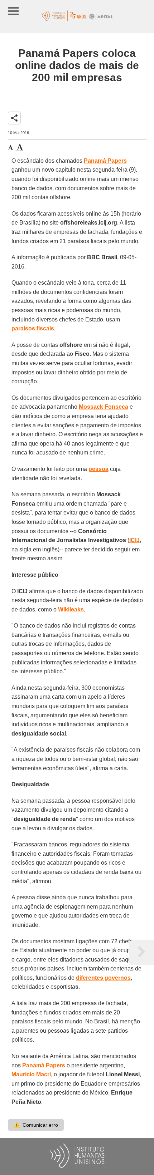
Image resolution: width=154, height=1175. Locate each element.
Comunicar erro (36, 1125)
